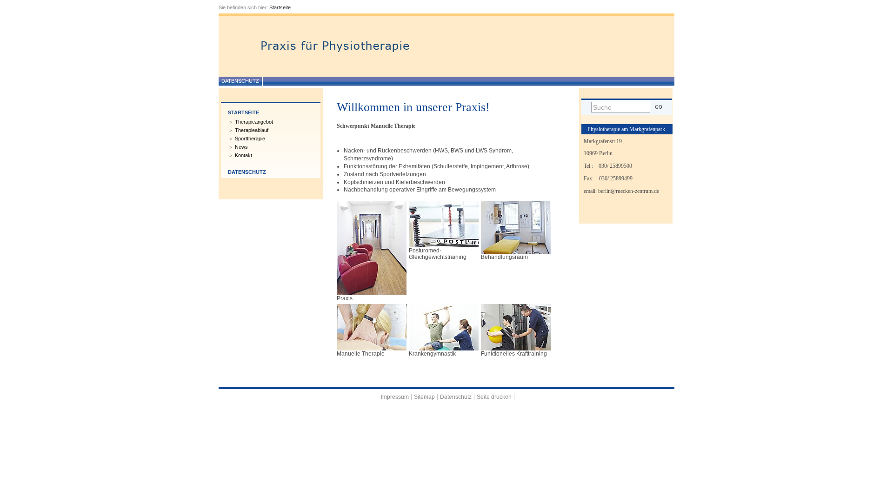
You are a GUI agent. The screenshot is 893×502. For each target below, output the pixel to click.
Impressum (395, 397)
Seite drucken (494, 397)
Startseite (280, 7)
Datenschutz (240, 81)
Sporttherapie (250, 138)
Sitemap (424, 397)
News (241, 147)
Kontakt (243, 155)
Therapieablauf (251, 130)
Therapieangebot (254, 122)
